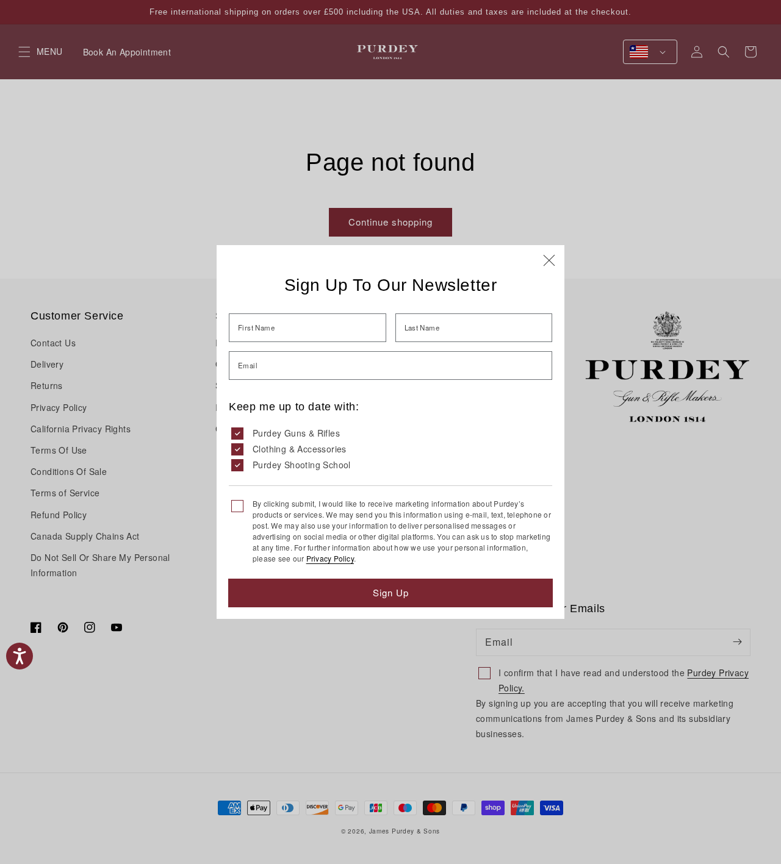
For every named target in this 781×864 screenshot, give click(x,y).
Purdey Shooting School (302, 465)
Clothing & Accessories (300, 449)
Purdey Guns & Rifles (296, 433)
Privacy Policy (330, 558)
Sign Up (391, 592)
